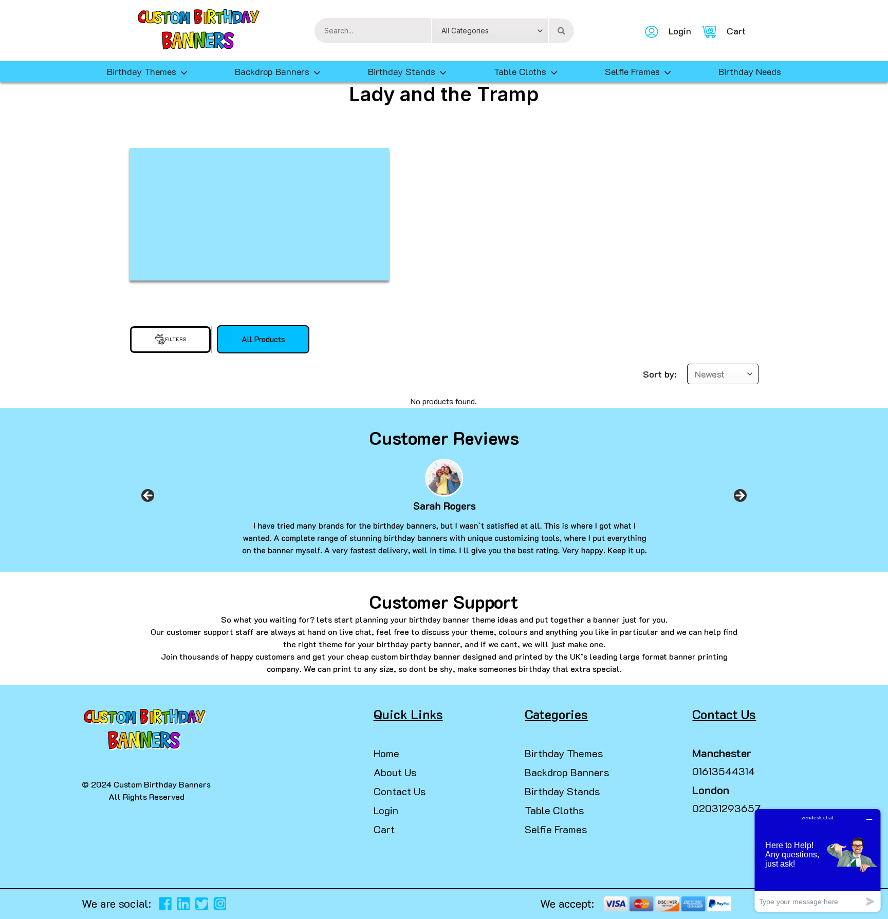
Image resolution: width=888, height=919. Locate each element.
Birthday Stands (401, 71)
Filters (176, 339)
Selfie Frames (632, 71)
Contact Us (400, 791)
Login (386, 810)
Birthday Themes (564, 753)
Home (386, 753)
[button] (12, 898)
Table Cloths (520, 71)
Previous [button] (148, 499)
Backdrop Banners (272, 71)
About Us (395, 772)
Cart (384, 829)
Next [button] (740, 499)
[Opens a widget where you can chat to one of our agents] (817, 860)
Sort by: (660, 374)
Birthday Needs (749, 71)
